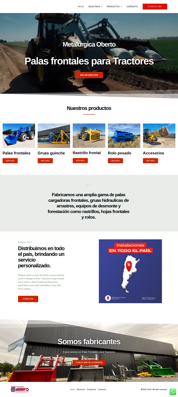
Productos (113, 6)
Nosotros (94, 6)
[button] (101, 6)
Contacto (132, 6)
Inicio (81, 6)
